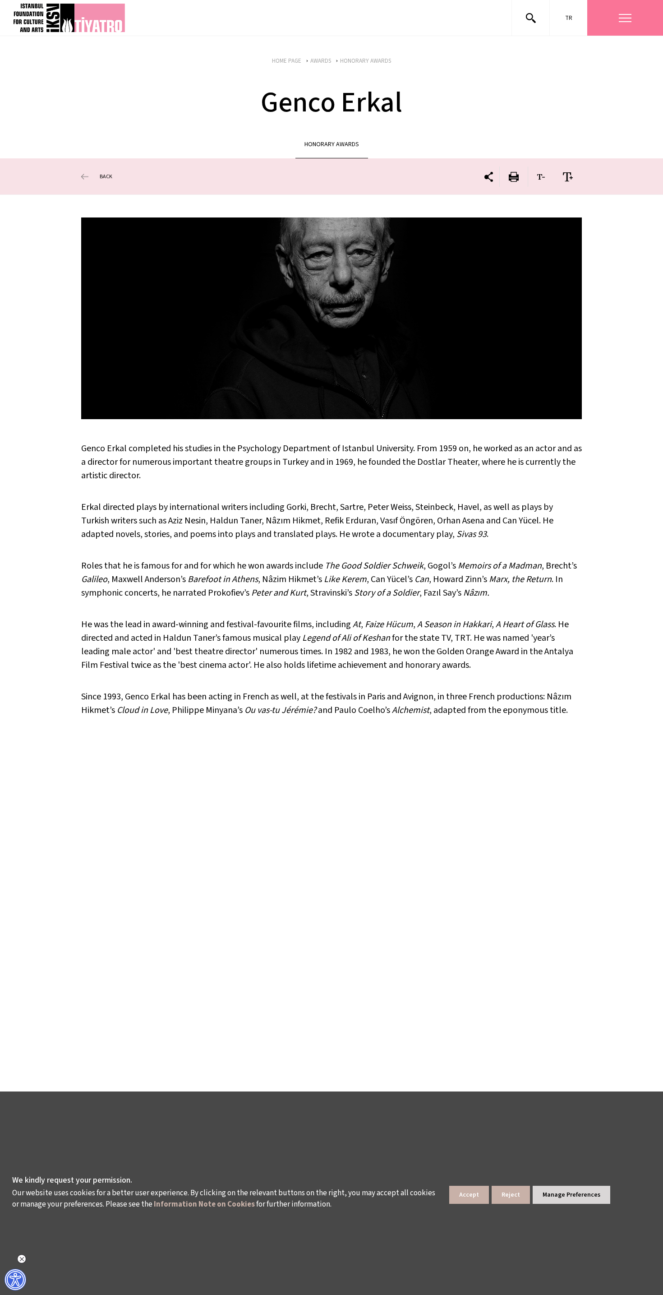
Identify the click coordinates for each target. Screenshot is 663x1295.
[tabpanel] (331, 318)
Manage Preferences (571, 1194)
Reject (511, 1194)
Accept (469, 1194)
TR (568, 18)
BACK (106, 176)
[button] (70, 18)
